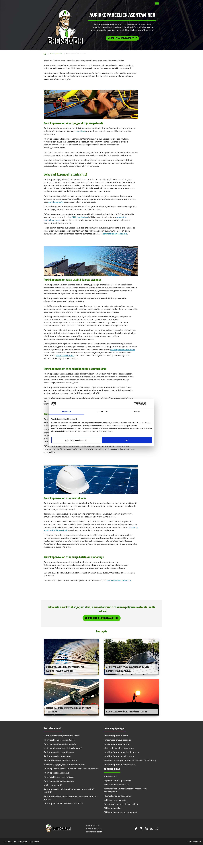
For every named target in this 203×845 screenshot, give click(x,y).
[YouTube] (151, 828)
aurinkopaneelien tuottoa (122, 349)
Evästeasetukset (20, 841)
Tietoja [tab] (137, 411)
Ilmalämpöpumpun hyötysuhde (119, 756)
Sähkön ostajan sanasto (115, 800)
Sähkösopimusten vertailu (116, 784)
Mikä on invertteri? (53, 785)
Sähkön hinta (110, 776)
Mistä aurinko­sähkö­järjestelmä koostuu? (63, 748)
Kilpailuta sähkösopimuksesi (117, 780)
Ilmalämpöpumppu (114, 728)
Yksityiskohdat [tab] (101, 411)
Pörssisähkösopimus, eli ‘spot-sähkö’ (121, 804)
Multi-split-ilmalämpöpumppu (119, 748)
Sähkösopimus (112, 768)
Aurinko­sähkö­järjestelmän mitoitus (60, 760)
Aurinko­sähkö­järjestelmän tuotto (60, 739)
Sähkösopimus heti (113, 808)
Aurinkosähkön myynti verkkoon (59, 777)
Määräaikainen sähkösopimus (117, 795)
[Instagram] (141, 828)
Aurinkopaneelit (56, 54)
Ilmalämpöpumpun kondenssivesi (120, 764)
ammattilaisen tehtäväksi (115, 233)
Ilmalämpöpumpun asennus (117, 739)
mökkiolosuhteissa (79, 217)
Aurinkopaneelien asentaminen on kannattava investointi (71, 768)
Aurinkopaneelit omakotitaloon (59, 752)
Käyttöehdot (34, 841)
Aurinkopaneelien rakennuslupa (59, 781)
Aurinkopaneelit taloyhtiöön (57, 756)
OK (126, 440)
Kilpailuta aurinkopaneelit (122, 38)
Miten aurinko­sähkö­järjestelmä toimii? (62, 735)
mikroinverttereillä (65, 355)
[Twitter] (157, 828)
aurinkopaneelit (55, 201)
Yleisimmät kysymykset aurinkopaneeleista (64, 764)
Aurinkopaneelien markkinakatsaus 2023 (63, 803)
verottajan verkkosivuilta (119, 580)
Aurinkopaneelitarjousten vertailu (60, 744)
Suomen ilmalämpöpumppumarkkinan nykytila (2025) (130, 760)
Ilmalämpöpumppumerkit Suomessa (121, 752)
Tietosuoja (8, 841)
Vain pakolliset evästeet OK (76, 440)
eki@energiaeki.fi (94, 831)
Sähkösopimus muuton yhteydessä (120, 812)
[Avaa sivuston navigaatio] (157, 5)
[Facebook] (135, 828)
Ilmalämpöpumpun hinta (116, 735)
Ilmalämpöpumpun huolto (116, 744)
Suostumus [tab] (66, 411)
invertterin (81, 131)
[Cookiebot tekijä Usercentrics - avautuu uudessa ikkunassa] (135, 403)
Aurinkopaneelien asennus (56, 772)
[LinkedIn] (146, 828)
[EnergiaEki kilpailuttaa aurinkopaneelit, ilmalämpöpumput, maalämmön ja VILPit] (45, 54)
